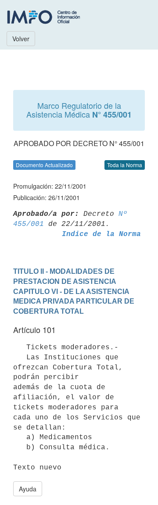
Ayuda (27, 488)
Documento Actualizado (44, 164)
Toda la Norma (124, 164)
